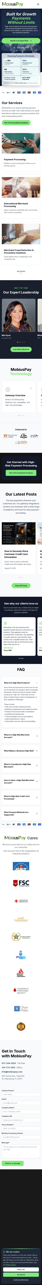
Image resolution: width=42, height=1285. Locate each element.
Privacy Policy (11, 1265)
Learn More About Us (21, 349)
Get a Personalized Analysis (16, 123)
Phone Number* (8, 1125)
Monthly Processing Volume (12, 1133)
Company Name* (8, 1108)
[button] (19, 319)
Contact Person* (8, 1090)
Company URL (7, 1116)
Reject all (21, 1269)
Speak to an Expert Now (19, 41)
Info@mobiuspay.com (12, 1072)
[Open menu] (38, 4)
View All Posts (21, 586)
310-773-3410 (8, 1067)
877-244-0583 (23, 48)
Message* (6, 1143)
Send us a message (12, 1163)
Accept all (21, 1275)
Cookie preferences (21, 1280)
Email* (4, 1099)
